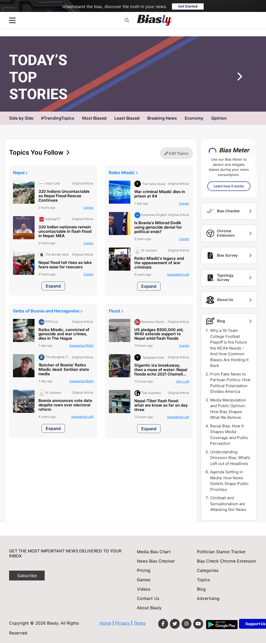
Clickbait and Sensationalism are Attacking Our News (228, 503)
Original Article (156, 103)
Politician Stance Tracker (221, 551)
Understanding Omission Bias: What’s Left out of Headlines (230, 457)
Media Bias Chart (154, 551)
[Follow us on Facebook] (163, 624)
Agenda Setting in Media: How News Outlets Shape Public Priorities (229, 480)
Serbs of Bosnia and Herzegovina (46, 310)
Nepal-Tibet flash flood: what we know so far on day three (161, 405)
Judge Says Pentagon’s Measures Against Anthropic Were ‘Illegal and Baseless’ (144, 87)
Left (178, 103)
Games (143, 579)
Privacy (123, 623)
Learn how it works (229, 186)
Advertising (208, 598)
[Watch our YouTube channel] (198, 624)
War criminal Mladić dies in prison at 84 (159, 194)
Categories (207, 570)
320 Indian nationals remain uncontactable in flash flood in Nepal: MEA (64, 231)
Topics (203, 579)
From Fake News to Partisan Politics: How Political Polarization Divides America (230, 383)
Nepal (19, 172)
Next (231, 78)
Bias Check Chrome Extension (226, 561)
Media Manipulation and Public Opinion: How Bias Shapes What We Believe (228, 409)
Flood (115, 310)
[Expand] (12, 20)
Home (105, 623)
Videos (143, 589)
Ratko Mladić (122, 172)
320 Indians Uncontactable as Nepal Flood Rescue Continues (64, 196)
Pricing (143, 570)
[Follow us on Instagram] (186, 624)
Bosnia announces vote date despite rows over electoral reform (65, 405)
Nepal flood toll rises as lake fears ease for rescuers (65, 265)
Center (88, 207)
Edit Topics (178, 153)
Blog (201, 589)
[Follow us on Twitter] (175, 624)
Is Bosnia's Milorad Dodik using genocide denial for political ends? (158, 227)
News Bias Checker (156, 561)
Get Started (187, 6)
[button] (127, 20)
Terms (139, 623)
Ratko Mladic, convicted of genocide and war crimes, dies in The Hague (63, 334)
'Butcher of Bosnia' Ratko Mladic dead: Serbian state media (63, 369)
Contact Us (148, 598)
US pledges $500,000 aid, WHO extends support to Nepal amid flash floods (158, 334)
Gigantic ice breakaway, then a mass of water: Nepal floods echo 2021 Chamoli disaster (160, 370)
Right (81, 345)
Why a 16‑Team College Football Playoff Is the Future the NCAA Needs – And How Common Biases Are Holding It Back (229, 348)
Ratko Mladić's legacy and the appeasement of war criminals (159, 263)
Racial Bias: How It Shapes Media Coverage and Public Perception (229, 434)
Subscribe (27, 575)
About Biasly (149, 607)
